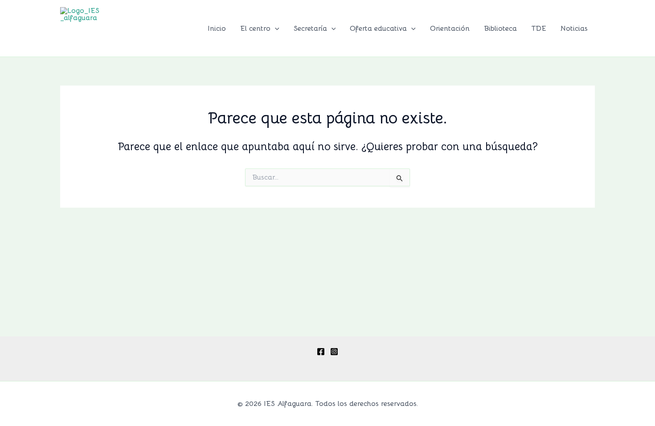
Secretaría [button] (310, 28)
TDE (538, 28)
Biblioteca (500, 28)
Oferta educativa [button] (378, 28)
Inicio (217, 28)
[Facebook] (321, 352)
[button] (274, 28)
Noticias (574, 28)
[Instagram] (334, 352)
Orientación (450, 28)
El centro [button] (255, 28)
